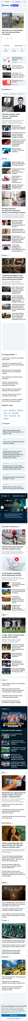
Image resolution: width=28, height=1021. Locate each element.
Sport (5, 413)
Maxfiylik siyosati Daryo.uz (15, 1012)
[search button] (20, 5)
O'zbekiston (12, 410)
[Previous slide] (3, 38)
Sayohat (6, 418)
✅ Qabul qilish (13, 1015)
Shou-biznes (12, 416)
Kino (18, 416)
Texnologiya (15, 413)
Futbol (5, 416)
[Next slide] (13, 38)
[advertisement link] (15, 5)
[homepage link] (5, 5)
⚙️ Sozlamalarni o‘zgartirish (14, 1018)
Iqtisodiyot (20, 410)
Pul (9, 413)
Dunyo (5, 410)
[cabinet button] (24, 5)
